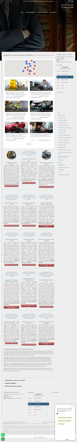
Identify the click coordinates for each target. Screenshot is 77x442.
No (37, 223)
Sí (40, 223)
